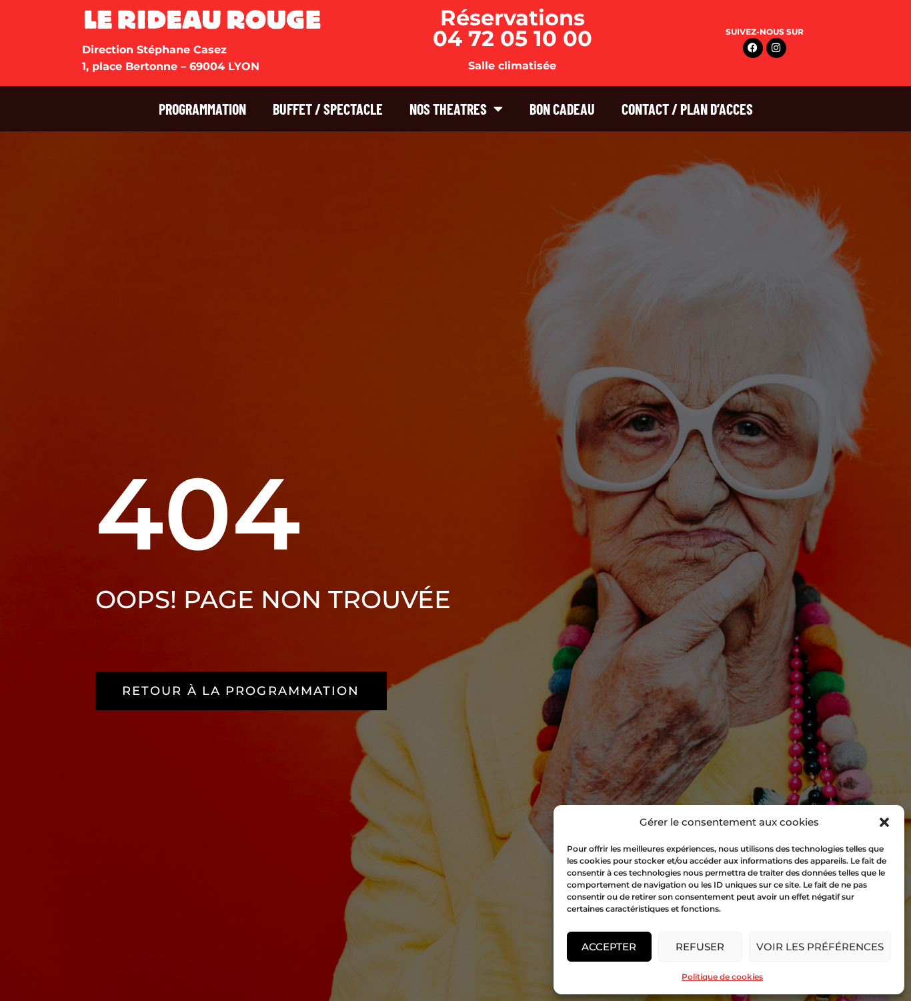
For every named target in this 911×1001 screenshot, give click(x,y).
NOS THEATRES (448, 108)
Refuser (700, 946)
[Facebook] (753, 48)
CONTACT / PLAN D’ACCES (687, 108)
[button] (884, 822)
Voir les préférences (820, 946)
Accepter (609, 946)
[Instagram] (776, 48)
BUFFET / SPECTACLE (328, 108)
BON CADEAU (562, 108)
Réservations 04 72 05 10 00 (512, 28)
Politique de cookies (722, 977)
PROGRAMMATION (202, 108)
